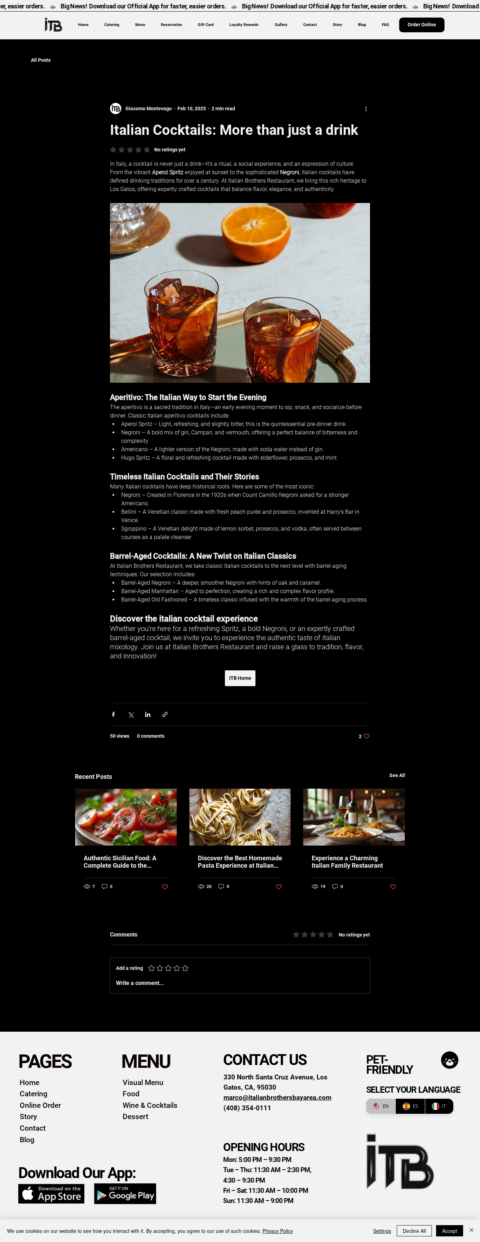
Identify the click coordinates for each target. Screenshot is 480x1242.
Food (131, 1094)
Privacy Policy (277, 1230)
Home (29, 1082)
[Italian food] (126, 817)
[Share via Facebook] (113, 714)
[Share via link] (165, 714)
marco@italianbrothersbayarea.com (277, 1097)
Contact (33, 1128)
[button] (140, 25)
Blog (27, 1140)
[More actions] (366, 108)
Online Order (40, 1105)
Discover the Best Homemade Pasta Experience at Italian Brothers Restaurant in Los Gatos (240, 861)
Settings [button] (382, 1230)
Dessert (135, 1116)
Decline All (414, 1230)
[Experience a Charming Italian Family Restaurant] (354, 817)
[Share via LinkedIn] (147, 714)
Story (28, 1116)
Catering (33, 1094)
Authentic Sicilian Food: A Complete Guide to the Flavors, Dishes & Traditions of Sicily (123, 861)
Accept (449, 1230)
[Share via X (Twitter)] (130, 714)
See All (397, 775)
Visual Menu (143, 1082)
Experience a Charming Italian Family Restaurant (347, 861)
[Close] (471, 1230)
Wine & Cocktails (150, 1105)
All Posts (41, 60)
